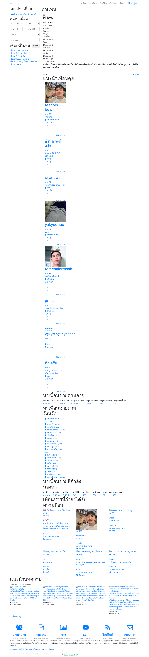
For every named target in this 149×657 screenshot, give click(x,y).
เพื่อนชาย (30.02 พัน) (19, 50)
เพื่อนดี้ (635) (15, 64)
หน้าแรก (84, 3)
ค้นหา (35, 46)
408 (114, 495)
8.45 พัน (46, 403)
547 (74, 495)
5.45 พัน (66, 495)
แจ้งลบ (136, 74)
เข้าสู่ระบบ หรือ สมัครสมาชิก (25, 14)
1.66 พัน (88, 403)
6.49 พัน (56, 495)
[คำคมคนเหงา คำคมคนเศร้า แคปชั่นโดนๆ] (90, 587)
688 (94, 495)
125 (84, 495)
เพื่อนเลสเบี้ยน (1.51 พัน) (19, 59)
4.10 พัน (46, 495)
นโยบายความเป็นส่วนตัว (32, 649)
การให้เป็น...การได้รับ (17, 589)
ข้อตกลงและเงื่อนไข (16, 649)
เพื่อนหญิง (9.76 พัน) (18, 53)
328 (101, 403)
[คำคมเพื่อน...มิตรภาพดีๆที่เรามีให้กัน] (55, 587)
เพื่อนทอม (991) (16, 61)
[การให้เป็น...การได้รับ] (18, 587)
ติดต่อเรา (123, 3)
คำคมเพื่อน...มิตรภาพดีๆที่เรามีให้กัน (54, 589)
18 (115, 403)
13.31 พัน (61, 403)
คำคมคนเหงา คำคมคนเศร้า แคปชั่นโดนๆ (90, 589)
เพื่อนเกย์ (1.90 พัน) (18, 56)
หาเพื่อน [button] (93, 3)
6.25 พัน (74, 403)
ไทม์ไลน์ (103, 3)
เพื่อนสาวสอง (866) (31, 61)
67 (104, 495)
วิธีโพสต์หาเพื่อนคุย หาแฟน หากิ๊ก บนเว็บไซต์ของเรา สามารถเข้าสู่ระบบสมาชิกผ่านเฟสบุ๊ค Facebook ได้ (124, 596)
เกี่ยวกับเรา (113, 3)
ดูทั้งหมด (15, 617)
